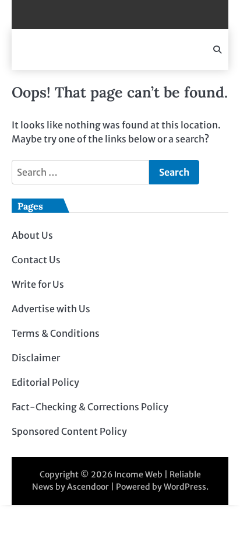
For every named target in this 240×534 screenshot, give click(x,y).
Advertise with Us (51, 309)
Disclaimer (36, 358)
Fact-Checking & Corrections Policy (90, 407)
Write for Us (38, 284)
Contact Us (36, 260)
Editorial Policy (45, 382)
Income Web (138, 474)
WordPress (185, 486)
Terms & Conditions (56, 333)
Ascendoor (88, 486)
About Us (32, 235)
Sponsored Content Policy (69, 431)
